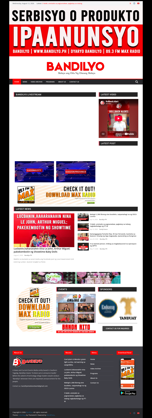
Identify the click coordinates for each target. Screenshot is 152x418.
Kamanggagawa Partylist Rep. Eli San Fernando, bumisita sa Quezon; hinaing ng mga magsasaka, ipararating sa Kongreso (113, 235)
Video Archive (36, 82)
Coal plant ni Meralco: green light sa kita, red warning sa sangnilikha (75, 362)
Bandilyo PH (28, 255)
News (25, 82)
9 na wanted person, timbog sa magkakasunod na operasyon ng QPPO (113, 245)
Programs (50, 82)
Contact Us (74, 82)
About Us (62, 82)
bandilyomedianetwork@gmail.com (34, 386)
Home (16, 82)
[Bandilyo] (76, 7)
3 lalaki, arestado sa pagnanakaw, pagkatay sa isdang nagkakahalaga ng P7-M (110, 225)
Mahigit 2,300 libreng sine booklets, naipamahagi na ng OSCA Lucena (113, 215)
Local (17, 245)
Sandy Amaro (103, 229)
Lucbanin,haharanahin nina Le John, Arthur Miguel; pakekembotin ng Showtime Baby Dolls (42, 250)
